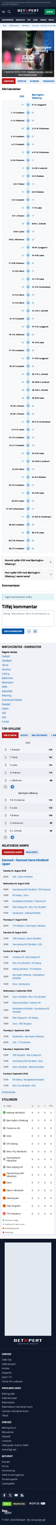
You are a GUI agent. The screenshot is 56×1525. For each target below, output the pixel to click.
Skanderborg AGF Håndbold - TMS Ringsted (31, 889)
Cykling (5, 673)
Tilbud (5, 1415)
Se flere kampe (8, 1092)
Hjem (4, 25)
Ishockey (6, 669)
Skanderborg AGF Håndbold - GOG (27, 944)
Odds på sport (9, 1364)
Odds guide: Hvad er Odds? (15, 1445)
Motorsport (7, 682)
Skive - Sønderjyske (21, 983)
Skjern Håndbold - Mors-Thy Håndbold (29, 996)
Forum (43, 20)
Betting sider (8, 1393)
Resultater (31, 852)
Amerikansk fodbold (12, 700)
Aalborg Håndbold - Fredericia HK (26, 1002)
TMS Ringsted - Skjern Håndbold (26, 938)
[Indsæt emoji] (29, 631)
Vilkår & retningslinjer (13, 1475)
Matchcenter (14, 25)
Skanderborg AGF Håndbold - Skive (27, 1060)
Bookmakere (8, 20)
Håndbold (25, 25)
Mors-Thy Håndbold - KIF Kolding (26, 962)
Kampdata (9, 81)
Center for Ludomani (12, 1381)
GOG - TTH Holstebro (21, 1042)
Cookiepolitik (8, 1483)
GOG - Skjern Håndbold (22, 876)
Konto (50, 11)
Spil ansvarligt (9, 2)
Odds (35, 20)
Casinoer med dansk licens (15, 1411)
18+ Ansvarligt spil (35, 1520)
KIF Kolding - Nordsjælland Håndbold (28, 1079)
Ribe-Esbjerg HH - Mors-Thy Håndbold (29, 907)
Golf (4, 713)
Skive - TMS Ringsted (21, 1023)
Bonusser (20, 20)
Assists (24, 735)
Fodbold (6, 656)
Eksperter (7, 1372)
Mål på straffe (39, 735)
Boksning (6, 695)
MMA (4, 686)
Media (51, 20)
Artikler (5, 1368)
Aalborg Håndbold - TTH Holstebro (27, 968)
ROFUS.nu (30, 2)
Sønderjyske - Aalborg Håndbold (26, 912)
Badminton (7, 678)
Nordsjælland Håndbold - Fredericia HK (29, 901)
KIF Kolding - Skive (20, 895)
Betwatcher (8, 1432)
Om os (5, 1466)
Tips (29, 20)
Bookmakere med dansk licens (17, 1407)
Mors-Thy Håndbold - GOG (24, 1085)
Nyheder (34, 81)
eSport (5, 708)
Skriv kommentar (13, 631)
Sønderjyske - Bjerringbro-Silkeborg (28, 1036)
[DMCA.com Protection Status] (14, 1503)
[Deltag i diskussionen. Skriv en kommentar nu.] (28, 619)
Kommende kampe (13, 852)
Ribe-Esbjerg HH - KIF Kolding (25, 1017)
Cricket (5, 721)
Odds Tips (7, 1359)
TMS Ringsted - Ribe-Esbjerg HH (26, 1055)
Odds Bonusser (9, 1398)
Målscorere (10, 735)
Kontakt (6, 1462)
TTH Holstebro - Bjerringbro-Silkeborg (28, 925)
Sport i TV (7, 1377)
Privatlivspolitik (10, 1479)
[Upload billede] (35, 631)
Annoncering (8, 1470)
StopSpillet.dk (14, 4)
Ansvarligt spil (9, 1449)
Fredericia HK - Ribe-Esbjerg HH (26, 957)
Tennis (5, 665)
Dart (4, 717)
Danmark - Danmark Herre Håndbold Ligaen (25, 862)
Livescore (6, 1441)
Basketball (7, 691)
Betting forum (9, 1428)
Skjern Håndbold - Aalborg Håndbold (28, 1066)
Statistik (21, 81)
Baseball (6, 704)
